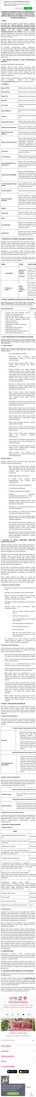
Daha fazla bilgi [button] (13, 1090)
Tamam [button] (13, 1093)
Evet (28, 8)
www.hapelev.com (9, 81)
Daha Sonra (19, 8)
